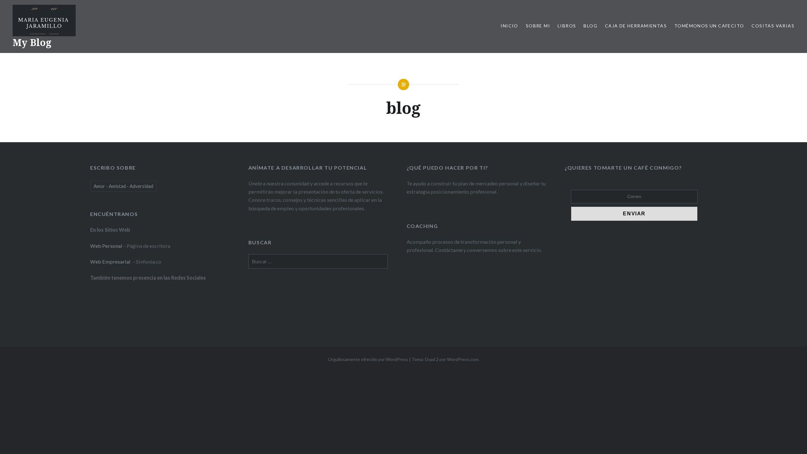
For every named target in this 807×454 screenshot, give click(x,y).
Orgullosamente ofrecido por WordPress (368, 359)
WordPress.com (463, 359)
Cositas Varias (773, 25)
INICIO (509, 25)
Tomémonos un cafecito (709, 25)
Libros (567, 25)
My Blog (32, 42)
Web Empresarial (110, 262)
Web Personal (106, 246)
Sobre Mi (538, 25)
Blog (590, 25)
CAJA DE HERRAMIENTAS (636, 25)
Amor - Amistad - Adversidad (123, 186)
